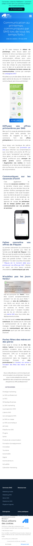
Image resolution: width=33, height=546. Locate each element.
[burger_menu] (30, 16)
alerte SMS (11, 314)
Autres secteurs (8, 461)
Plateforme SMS (8, 429)
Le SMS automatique (10, 423)
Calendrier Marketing (10, 467)
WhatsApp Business (9, 402)
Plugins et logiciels (8, 504)
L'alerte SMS (7, 412)
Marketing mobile (8, 491)
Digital (5, 457)
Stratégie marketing (9, 392)
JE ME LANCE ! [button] (16, 120)
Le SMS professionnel (10, 395)
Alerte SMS (6, 498)
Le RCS (5, 398)
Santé (5, 436)
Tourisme (6, 450)
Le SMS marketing (9, 405)
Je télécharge (16, 9)
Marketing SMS (7, 495)
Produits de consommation (12, 440)
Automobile (7, 454)
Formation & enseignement (12, 443)
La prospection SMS (9, 409)
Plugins (5, 433)
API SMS (5, 426)
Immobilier (6, 447)
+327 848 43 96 (23, 515)
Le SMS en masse (8, 419)
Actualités (6, 464)
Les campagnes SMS (9, 416)
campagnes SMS (10, 73)
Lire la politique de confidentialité (10, 538)
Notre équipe (6, 515)
